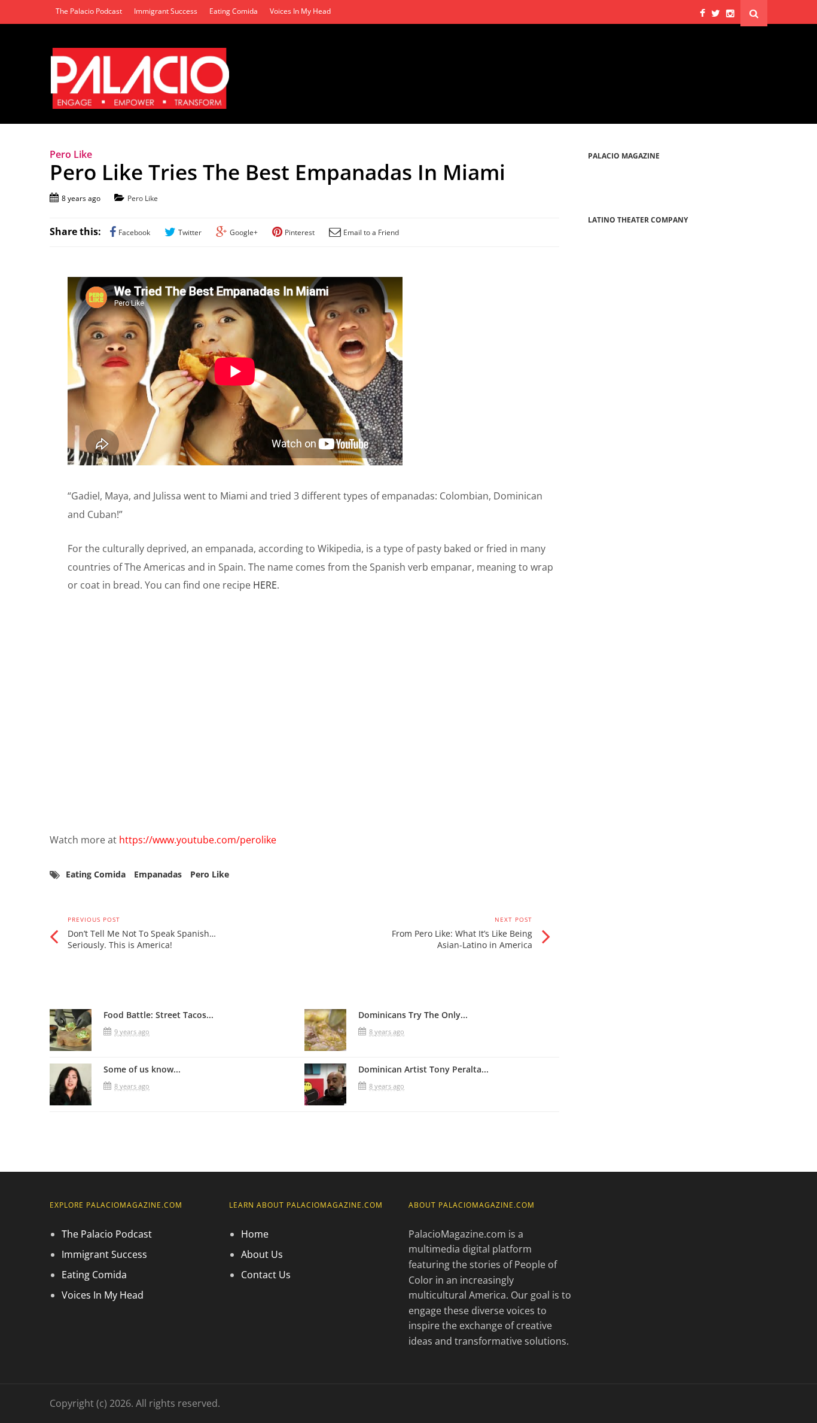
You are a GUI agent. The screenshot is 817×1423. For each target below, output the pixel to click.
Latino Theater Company (638, 220)
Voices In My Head (300, 11)
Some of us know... (142, 1069)
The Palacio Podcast (89, 11)
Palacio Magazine (624, 156)
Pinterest (300, 232)
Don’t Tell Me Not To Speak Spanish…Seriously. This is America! (142, 939)
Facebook (134, 232)
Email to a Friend (371, 232)
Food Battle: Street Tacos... (158, 1014)
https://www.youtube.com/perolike (197, 839)
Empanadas (158, 874)
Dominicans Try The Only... (413, 1014)
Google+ (244, 232)
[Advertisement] (304, 712)
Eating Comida (233, 11)
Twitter (190, 232)
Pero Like (142, 198)
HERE (265, 585)
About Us (262, 1254)
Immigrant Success (165, 11)
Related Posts (94, 984)
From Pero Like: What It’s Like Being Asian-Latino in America (462, 939)
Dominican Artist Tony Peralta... (423, 1069)
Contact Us (266, 1274)
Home (255, 1234)
